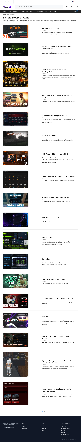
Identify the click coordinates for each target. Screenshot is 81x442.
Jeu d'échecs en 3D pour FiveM (53, 279)
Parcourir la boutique (7, 429)
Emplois (43, 425)
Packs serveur (45, 433)
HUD (43, 426)
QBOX (23, 426)
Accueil (4, 14)
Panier (77, 7)
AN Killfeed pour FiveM (50, 29)
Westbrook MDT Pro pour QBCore (54, 115)
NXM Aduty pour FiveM (50, 218)
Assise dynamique (49, 135)
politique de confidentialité (66, 426)
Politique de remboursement (67, 425)
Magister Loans (47, 237)
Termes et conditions (65, 423)
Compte (67, 7)
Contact (63, 430)
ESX (23, 423)
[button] (76, 11)
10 (42, 411)
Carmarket (45, 259)
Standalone (24, 428)
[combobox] (39, 6)
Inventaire (44, 428)
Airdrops (45, 316)
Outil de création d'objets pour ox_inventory (58, 176)
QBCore (24, 425)
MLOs (43, 430)
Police (43, 423)
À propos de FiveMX (65, 428)
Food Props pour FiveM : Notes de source (57, 298)
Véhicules (44, 432)
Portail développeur (65, 434)
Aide (72, 7)
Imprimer (63, 432)
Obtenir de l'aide (15, 429)
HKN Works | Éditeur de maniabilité (55, 154)
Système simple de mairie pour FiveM (55, 197)
